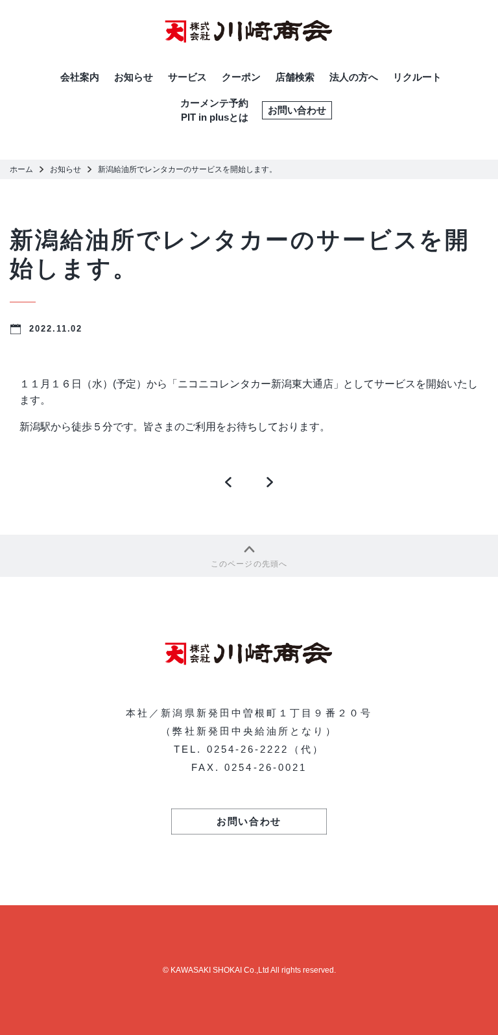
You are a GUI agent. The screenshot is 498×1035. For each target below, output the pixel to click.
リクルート (417, 76)
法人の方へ (353, 76)
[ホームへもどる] (249, 31)
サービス (187, 76)
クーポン (241, 76)
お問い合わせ (297, 110)
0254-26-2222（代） (265, 749)
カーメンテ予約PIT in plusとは (214, 110)
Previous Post (229, 485)
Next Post (270, 485)
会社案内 (79, 76)
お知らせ (133, 76)
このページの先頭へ (249, 563)
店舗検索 (295, 76)
